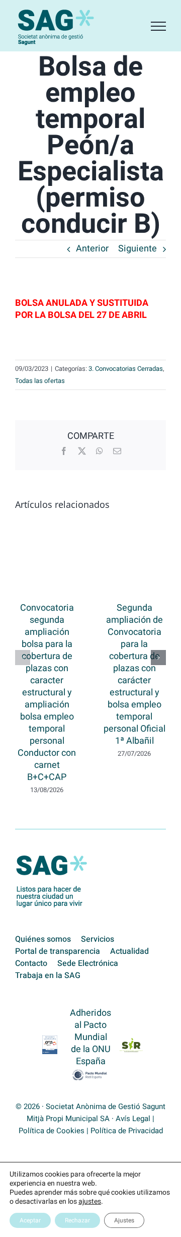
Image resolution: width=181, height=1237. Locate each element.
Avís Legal (133, 1118)
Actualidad (129, 951)
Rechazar (77, 1220)
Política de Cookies (51, 1130)
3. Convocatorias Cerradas (125, 368)
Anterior (92, 248)
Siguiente (137, 248)
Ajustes (124, 1220)
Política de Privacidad (126, 1130)
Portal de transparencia (57, 951)
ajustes (89, 1201)
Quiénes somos (43, 939)
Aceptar (30, 1220)
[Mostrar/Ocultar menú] (158, 26)
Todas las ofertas (40, 380)
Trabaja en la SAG (47, 975)
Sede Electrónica (87, 963)
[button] (22, 657)
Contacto (31, 963)
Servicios (97, 939)
